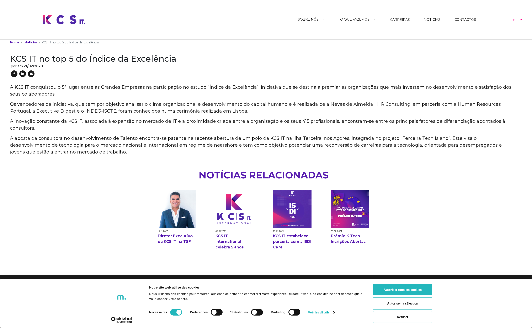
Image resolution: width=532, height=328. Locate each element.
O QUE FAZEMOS (354, 19)
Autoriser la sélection (402, 303)
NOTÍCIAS (432, 20)
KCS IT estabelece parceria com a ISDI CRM (292, 241)
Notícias (31, 42)
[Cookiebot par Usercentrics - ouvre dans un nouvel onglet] (121, 320)
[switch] (217, 312)
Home (14, 42)
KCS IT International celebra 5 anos (230, 241)
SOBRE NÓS (308, 19)
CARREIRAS (400, 20)
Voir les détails (319, 312)
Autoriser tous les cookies (403, 289)
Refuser (402, 317)
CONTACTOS (465, 20)
